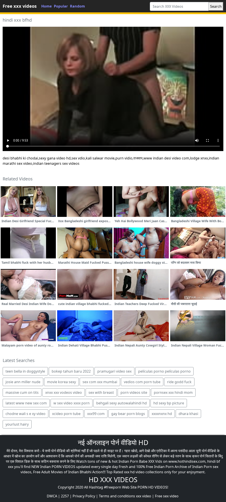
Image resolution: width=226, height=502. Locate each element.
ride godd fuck (179, 381)
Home (46, 6)
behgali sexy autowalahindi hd (121, 403)
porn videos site (134, 392)
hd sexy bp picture (168, 403)
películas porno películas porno (164, 371)
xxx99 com (96, 413)
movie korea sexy (61, 381)
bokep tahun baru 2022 (71, 371)
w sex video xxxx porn (71, 403)
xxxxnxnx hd (162, 413)
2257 (65, 496)
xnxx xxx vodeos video (63, 392)
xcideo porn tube (66, 413)
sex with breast (101, 392)
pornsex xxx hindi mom (173, 392)
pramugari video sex (114, 371)
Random (77, 6)
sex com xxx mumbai (100, 381)
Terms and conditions (117, 496)
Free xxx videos (20, 6)
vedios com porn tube (142, 381)
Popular (61, 6)
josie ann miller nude (23, 381)
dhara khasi (188, 413)
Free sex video (167, 496)
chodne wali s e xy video (25, 413)
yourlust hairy (17, 424)
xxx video (143, 496)
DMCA (52, 496)
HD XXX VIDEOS (113, 479)
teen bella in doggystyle (25, 371)
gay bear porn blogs (128, 413)
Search (216, 6)
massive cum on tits (22, 392)
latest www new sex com (26, 403)
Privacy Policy (84, 496)
